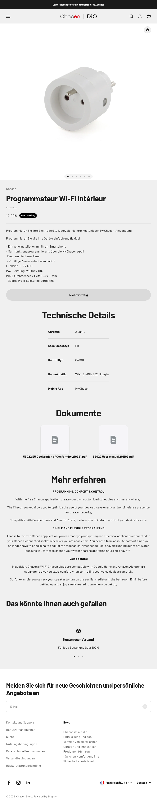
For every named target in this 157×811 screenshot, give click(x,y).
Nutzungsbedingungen (21, 744)
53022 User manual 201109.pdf (113, 456)
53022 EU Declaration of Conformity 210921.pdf (55, 456)
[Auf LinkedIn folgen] (28, 782)
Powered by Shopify (45, 796)
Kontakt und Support (20, 722)
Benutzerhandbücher (20, 729)
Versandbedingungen (20, 758)
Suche (10, 736)
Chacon (11, 188)
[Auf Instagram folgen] (18, 782)
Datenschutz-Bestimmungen (25, 751)
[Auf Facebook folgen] (8, 782)
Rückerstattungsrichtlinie (23, 765)
